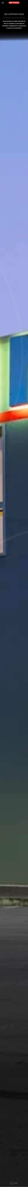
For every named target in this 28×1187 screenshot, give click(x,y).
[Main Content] (14, 1183)
